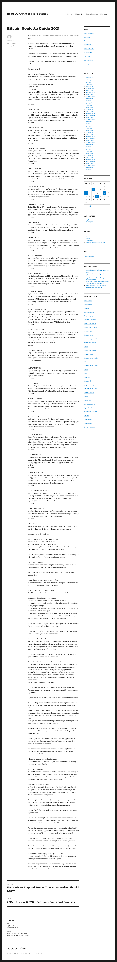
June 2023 (88, 125)
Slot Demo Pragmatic (90, 320)
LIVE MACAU (88, 52)
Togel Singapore (92, 14)
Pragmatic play (88, 316)
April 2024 (89, 106)
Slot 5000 (87, 56)
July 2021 (88, 169)
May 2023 (88, 127)
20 (97, 196)
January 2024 (89, 111)
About (87, 235)
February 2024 (90, 109)
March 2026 (89, 86)
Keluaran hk (87, 41)
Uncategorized (11, 46)
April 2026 (89, 85)
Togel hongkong (89, 48)
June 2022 (89, 148)
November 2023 (90, 115)
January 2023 (89, 134)
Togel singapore (89, 33)
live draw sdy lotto (89, 427)
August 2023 (89, 121)
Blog (87, 237)
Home (69, 14)
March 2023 (89, 131)
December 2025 (90, 92)
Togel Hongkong (89, 312)
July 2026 (88, 79)
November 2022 (90, 138)
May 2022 (88, 150)
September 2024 (90, 96)
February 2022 (90, 155)
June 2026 (89, 81)
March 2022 (89, 154)
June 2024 (89, 102)
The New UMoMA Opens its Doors (95, 242)
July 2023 (88, 123)
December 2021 (90, 159)
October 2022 (90, 140)
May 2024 (88, 104)
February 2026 (90, 88)
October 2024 (90, 94)
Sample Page (89, 241)
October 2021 (89, 163)
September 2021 (90, 165)
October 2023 (89, 117)
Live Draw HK (105, 14)
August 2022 (89, 144)
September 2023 (90, 119)
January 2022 (89, 157)
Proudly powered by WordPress (35, 954)
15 (104, 193)
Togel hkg (87, 37)
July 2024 (88, 100)
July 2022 (88, 146)
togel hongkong (90, 256)
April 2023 (89, 129)
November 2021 (90, 161)
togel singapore (88, 304)
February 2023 (90, 132)
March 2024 (89, 108)
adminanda (10, 40)
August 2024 (89, 98)
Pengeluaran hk (88, 45)
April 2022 (89, 152)
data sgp (86, 308)
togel (87, 220)
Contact (88, 239)
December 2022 (90, 136)
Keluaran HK (78, 14)
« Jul (89, 206)
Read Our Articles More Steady (27, 13)
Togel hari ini (88, 300)
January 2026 (90, 90)
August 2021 (89, 167)
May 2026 (88, 83)
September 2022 (90, 142)
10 (86, 193)
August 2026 (89, 77)
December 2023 (90, 113)
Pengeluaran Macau (90, 323)
